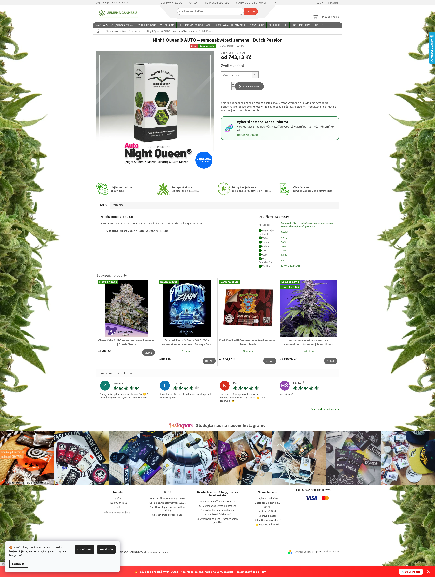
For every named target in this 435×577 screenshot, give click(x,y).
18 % (283, 250)
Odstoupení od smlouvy (267, 502)
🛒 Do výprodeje (410, 571)
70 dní (284, 232)
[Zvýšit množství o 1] (233, 84)
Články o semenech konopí (251, 2)
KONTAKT (193, 2)
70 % (283, 246)
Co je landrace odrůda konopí (167, 514)
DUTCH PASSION (290, 266)
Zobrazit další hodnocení (324, 408)
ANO (283, 260)
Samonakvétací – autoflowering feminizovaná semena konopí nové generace (307, 224)
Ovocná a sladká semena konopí (218, 509)
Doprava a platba (171, 2)
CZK (319, 2)
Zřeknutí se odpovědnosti (267, 519)
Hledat (250, 11)
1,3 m (284, 237)
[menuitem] (114, 25)
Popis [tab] (103, 205)
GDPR (267, 506)
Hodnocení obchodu (217, 2)
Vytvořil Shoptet (304, 551)
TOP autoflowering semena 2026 (167, 498)
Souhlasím (106, 549)
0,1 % (284, 254)
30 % (283, 242)
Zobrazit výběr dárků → (248, 135)
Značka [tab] (118, 205)
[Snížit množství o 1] (233, 88)
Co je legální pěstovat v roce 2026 (167, 502)
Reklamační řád (267, 511)
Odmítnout (84, 549)
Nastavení (18, 563)
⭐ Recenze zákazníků (267, 524)
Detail (148, 352)
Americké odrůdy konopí (217, 514)
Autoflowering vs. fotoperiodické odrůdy (167, 508)
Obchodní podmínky (267, 498)
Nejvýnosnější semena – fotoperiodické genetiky (217, 520)
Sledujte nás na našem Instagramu (231, 425)
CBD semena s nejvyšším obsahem (217, 505)
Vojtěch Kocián (331, 551)
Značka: (232, 45)
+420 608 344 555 (117, 502)
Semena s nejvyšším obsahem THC (217, 501)
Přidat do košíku (251, 86)
